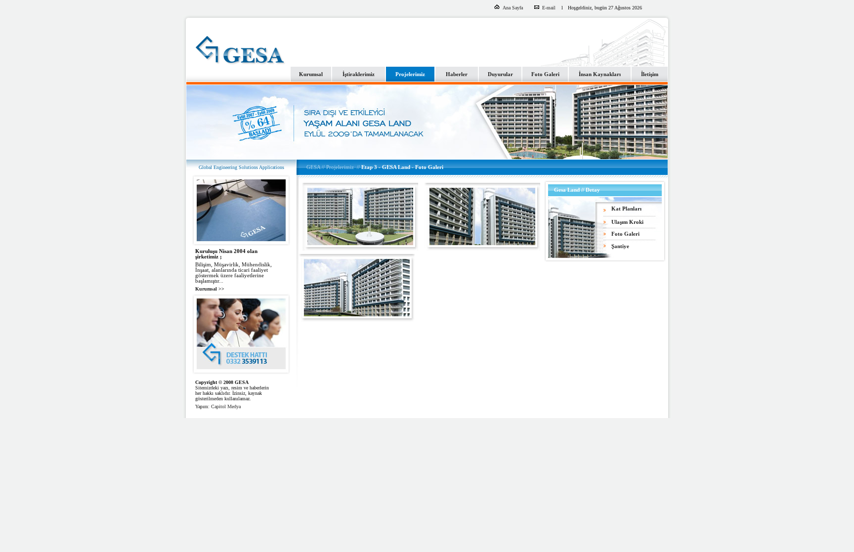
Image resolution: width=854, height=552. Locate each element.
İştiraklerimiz (358, 74)
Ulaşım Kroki (627, 222)
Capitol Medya (226, 406)
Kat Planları (626, 209)
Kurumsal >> (209, 289)
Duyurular (500, 74)
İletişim (649, 74)
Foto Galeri (545, 74)
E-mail (549, 7)
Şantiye (620, 246)
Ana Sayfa (513, 7)
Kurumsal (311, 74)
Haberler (457, 74)
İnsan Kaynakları (600, 74)
